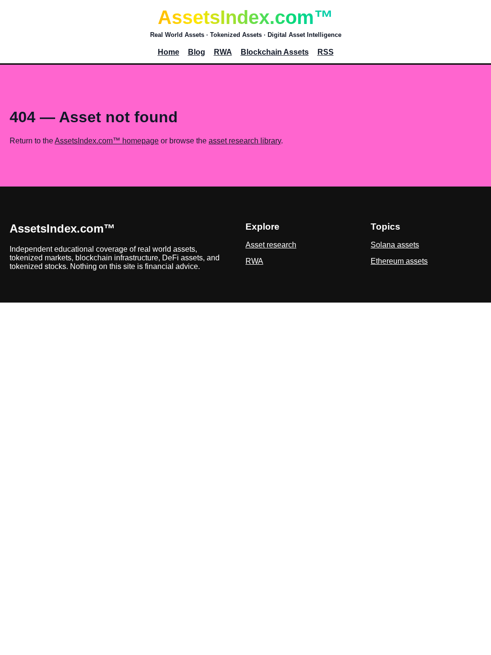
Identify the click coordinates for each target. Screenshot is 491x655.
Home (168, 52)
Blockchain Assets (275, 52)
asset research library (245, 141)
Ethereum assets (399, 261)
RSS (325, 52)
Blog (196, 52)
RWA (223, 52)
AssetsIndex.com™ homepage (107, 141)
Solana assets (395, 245)
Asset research (271, 245)
